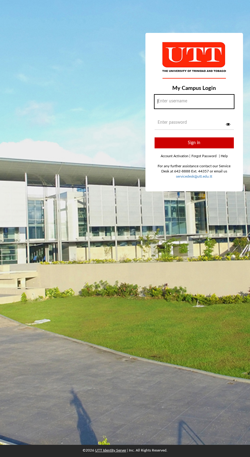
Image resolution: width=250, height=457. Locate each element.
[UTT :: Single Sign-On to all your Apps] (194, 62)
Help (223, 156)
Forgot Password (203, 156)
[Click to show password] (228, 124)
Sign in (194, 143)
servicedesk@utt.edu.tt (194, 176)
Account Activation (175, 156)
